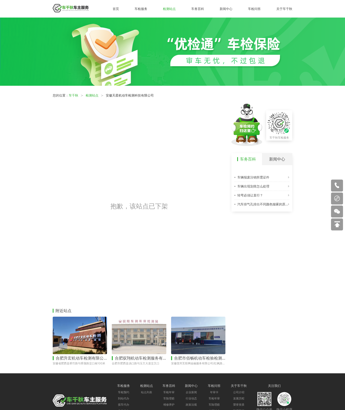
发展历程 (238, 398)
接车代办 (123, 404)
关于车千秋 (284, 9)
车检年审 (168, 392)
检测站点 (169, 9)
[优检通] (172, 85)
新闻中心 (226, 9)
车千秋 (73, 95)
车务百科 (197, 9)
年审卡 (214, 392)
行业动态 (191, 398)
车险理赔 (168, 398)
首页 (116, 9)
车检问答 (254, 9)
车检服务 (141, 9)
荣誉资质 (238, 404)
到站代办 (123, 398)
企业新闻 (191, 392)
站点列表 (146, 392)
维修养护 (168, 404)
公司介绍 (238, 392)
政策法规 (191, 404)
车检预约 (123, 392)
